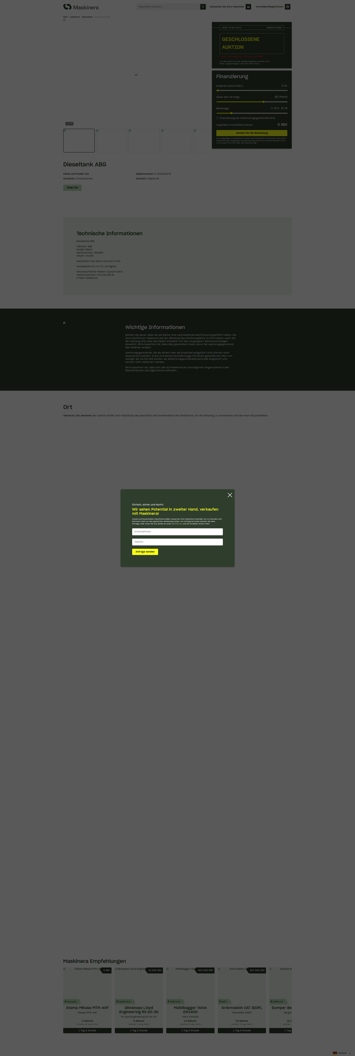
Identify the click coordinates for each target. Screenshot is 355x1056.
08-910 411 (177, 524)
